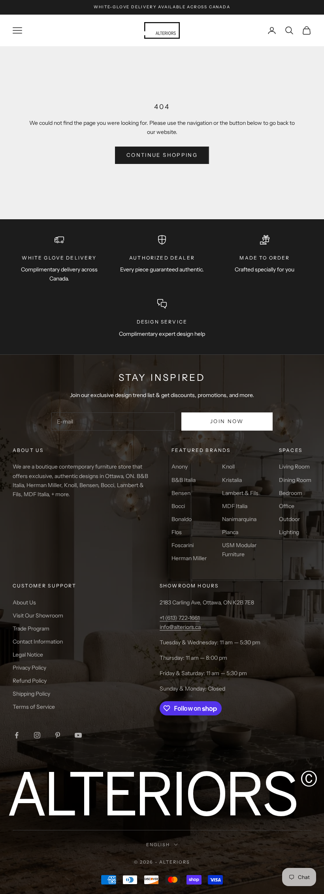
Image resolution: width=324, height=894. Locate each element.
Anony (179, 466)
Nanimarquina (239, 519)
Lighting (289, 532)
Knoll (228, 466)
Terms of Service (34, 706)
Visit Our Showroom (38, 615)
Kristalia (232, 480)
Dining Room (295, 480)
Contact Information (38, 641)
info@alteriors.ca (180, 627)
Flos (176, 532)
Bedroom (290, 493)
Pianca (230, 532)
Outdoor (289, 519)
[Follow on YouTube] (78, 735)
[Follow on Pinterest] (58, 735)
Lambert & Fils (240, 493)
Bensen (180, 493)
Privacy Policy (29, 667)
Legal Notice (28, 654)
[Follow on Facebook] (17, 735)
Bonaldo (181, 519)
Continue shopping (162, 155)
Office (286, 506)
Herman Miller (189, 558)
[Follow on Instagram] (37, 735)
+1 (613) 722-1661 (180, 617)
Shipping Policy (31, 693)
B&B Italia (183, 480)
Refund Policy (30, 680)
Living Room (294, 466)
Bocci (178, 506)
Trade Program (31, 628)
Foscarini (182, 545)
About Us (24, 602)
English (158, 844)
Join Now (227, 421)
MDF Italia (234, 506)
